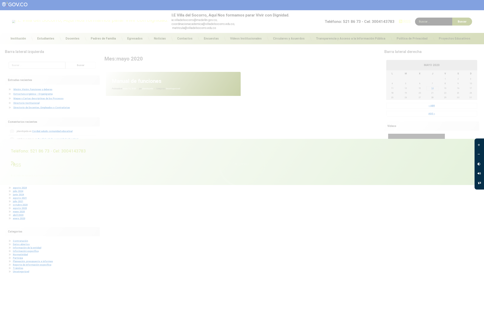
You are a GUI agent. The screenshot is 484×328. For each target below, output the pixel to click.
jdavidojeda (147, 89)
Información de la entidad (27, 247)
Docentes (72, 38)
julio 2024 (18, 191)
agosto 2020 (20, 208)
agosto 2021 (20, 198)
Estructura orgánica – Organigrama (33, 94)
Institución (18, 38)
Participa (18, 258)
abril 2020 (18, 215)
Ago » (431, 113)
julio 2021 (18, 201)
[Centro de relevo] (479, 183)
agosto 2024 (20, 188)
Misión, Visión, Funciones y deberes (32, 89)
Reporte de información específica (32, 264)
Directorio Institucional (26, 103)
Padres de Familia (103, 38)
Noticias (160, 38)
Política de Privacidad (412, 38)
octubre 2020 (20, 205)
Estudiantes (45, 38)
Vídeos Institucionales (246, 38)
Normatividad (20, 254)
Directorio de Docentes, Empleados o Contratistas (41, 107)
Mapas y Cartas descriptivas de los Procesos (38, 98)
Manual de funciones (136, 81)
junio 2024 (18, 194)
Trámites (18, 268)
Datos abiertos (21, 244)
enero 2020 (19, 218)
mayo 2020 (19, 211)
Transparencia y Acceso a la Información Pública (350, 38)
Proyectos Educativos (454, 38)
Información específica (26, 251)
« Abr (432, 105)
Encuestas (211, 38)
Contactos (184, 38)
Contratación (20, 241)
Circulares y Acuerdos (289, 38)
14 (432, 88)
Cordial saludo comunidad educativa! (52, 131)
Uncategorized (173, 89)
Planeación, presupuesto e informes (33, 261)
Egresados (135, 38)
